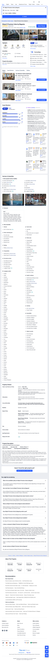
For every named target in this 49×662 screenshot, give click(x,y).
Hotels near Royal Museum (19, 609)
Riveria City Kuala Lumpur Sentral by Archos (13, 580)
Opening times (6, 240)
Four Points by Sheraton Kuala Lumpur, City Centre (14, 590)
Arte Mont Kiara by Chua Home (11, 592)
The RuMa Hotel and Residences (11, 583)
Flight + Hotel (32, 4)
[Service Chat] (47, 655)
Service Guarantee (5, 625)
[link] (34, 2)
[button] (36, 2)
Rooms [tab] (3, 70)
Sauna (5, 182)
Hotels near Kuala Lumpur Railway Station (13, 606)
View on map (32, 66)
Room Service (29, 234)
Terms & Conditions (20, 629)
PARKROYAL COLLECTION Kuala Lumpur (26, 583)
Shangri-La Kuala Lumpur (29, 590)
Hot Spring (28, 180)
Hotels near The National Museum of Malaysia (31, 611)
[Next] (46, 199)
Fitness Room (6, 184)
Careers (18, 627)
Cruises (37, 4)
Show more (4, 64)
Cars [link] (16, 4)
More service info (5, 627)
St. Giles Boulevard (24, 585)
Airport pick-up (6, 185)
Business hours (6, 242)
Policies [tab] (28, 70)
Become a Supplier (36, 633)
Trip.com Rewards (36, 625)
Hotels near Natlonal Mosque (21, 604)
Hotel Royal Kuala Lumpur (27, 580)
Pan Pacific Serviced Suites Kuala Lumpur (12, 585)
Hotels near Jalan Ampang (10, 604)
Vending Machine (30, 249)
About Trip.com (20, 623)
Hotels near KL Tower (9, 609)
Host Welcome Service (8, 260)
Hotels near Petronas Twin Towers (11, 613)
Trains (12, 4)
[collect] (47, 647)
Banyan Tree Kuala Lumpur (29, 595)
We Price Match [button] (32, 26)
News (18, 625)
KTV (26, 189)
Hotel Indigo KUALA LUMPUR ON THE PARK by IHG (26, 597)
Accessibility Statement (21, 633)
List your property (36, 629)
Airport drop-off (7, 189)
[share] (47, 651)
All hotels (34, 631)
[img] (11, 34)
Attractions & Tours (23, 4)
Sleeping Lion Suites (33, 585)
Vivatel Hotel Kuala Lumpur (10, 597)
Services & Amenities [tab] (20, 70)
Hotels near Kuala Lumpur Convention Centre (13, 611)
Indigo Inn (7, 595)
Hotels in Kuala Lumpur (28, 555)
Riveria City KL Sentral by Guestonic (16, 595)
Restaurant (28, 187)
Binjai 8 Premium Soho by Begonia (13, 24)
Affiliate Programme (36, 627)
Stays (3, 4)
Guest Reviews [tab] (10, 70)
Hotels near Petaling (23, 613)
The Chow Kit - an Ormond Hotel (24, 592)
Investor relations (36, 623)
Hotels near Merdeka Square (33, 604)
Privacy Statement (20, 631)
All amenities (4, 58)
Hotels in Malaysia (19, 555)
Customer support (5, 623)
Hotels (14, 555)
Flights (7, 4)
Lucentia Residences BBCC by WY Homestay (13, 599)
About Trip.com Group (21, 635)
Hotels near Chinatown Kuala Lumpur (28, 606)
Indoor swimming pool (8, 180)
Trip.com (9, 555)
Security (34, 635)
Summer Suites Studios (35, 592)
